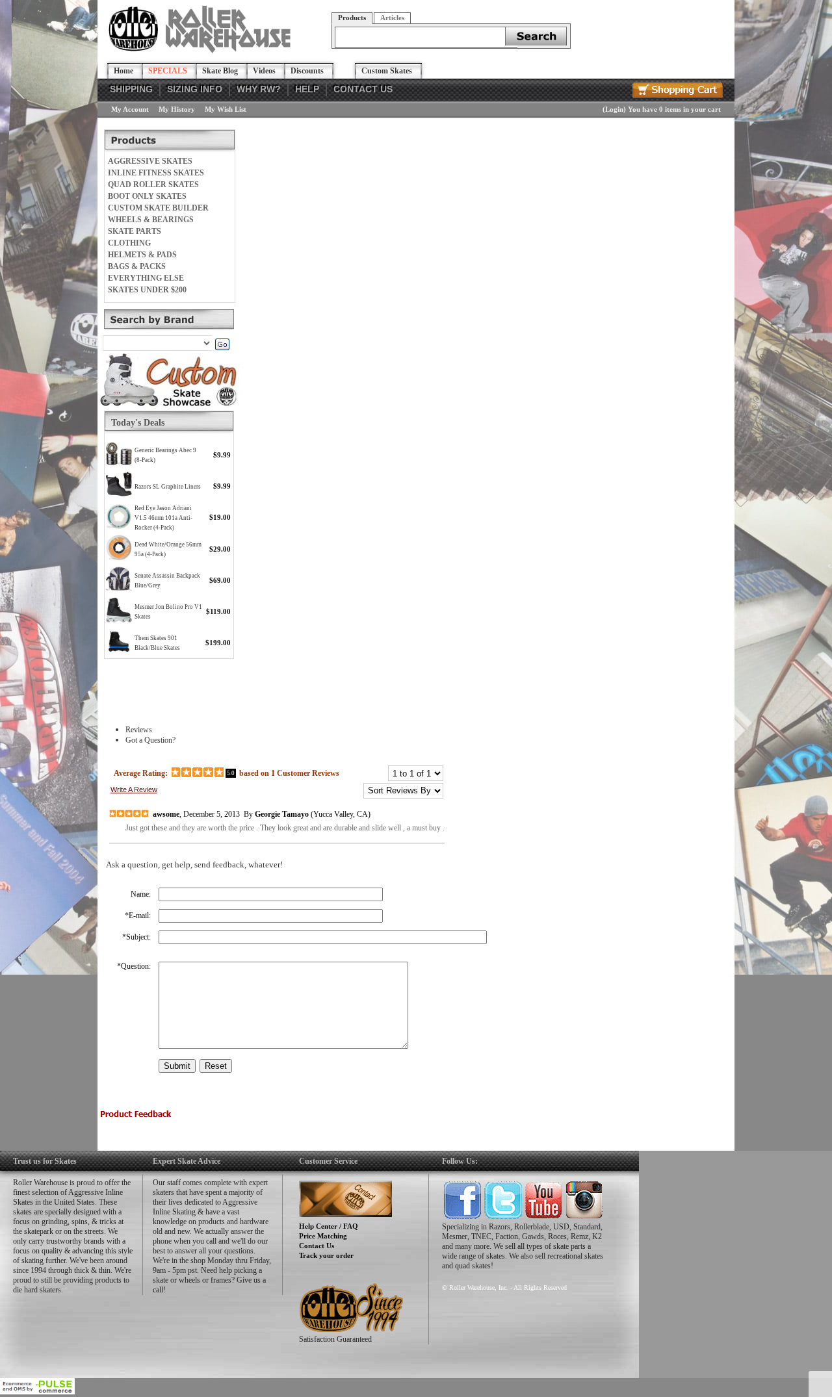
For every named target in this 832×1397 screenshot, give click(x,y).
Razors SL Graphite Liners (168, 486)
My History (177, 109)
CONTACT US (363, 89)
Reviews (138, 729)
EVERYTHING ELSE (146, 278)
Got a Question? (150, 740)
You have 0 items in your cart (674, 109)
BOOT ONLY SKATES (147, 196)
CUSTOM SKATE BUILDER (158, 207)
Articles (392, 17)
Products (352, 17)
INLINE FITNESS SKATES (156, 172)
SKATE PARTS (134, 231)
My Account (130, 109)
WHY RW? (259, 89)
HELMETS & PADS (142, 254)
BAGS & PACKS (137, 266)
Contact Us (316, 1246)
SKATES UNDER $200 (147, 289)
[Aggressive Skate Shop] (201, 50)
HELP (307, 89)
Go (221, 344)
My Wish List (225, 109)
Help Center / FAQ (328, 1226)
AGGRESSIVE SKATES (150, 161)
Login (614, 109)
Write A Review (133, 789)
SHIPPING (131, 89)
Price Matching (323, 1236)
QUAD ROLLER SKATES (153, 184)
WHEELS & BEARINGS (151, 219)
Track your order (326, 1255)
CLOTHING (129, 243)
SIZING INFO (194, 89)
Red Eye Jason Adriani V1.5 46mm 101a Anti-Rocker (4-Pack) (163, 518)
